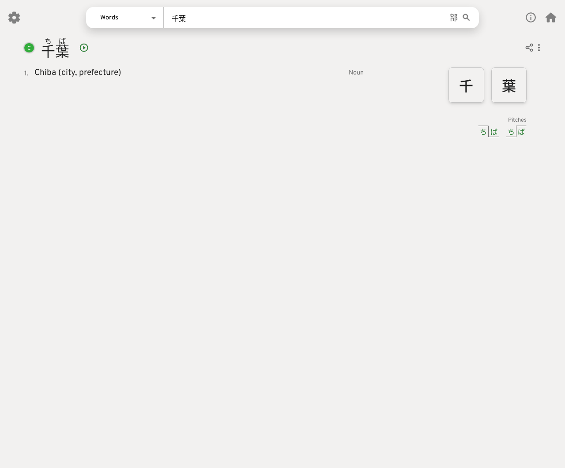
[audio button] (84, 47)
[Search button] (466, 17)
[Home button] (551, 18)
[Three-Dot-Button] (539, 49)
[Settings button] (14, 18)
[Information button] (531, 17)
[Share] (529, 49)
